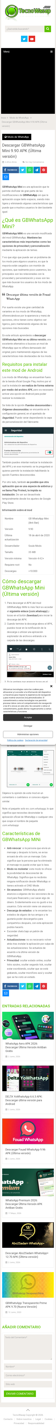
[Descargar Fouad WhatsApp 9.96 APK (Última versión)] (28, 1131)
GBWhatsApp (30, 195)
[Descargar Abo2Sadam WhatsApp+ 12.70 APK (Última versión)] (28, 1235)
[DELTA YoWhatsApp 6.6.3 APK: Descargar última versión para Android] (28, 1079)
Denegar (28, 726)
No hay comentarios (35, 162)
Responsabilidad (36, 1423)
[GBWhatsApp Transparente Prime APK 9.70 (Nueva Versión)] (28, 1285)
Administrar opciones (28, 734)
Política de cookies (15, 740)
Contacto (8, 1419)
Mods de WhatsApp (18, 136)
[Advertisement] (28, 84)
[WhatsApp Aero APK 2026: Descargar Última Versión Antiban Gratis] (28, 1025)
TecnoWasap (19, 1415)
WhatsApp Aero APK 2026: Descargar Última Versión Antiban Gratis (26, 1047)
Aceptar (28, 717)
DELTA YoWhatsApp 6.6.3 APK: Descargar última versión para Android (23, 1100)
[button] (51, 686)
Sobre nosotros (24, 1419)
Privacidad (19, 1423)
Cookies (48, 1419)
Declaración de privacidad (36, 740)
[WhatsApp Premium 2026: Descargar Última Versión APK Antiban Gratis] (28, 1182)
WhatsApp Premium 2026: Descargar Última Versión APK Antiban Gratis (23, 1204)
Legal (38, 1419)
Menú (6, 51)
